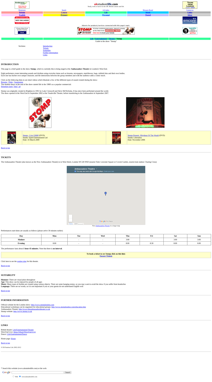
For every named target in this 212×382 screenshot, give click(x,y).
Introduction (47, 46)
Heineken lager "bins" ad (10, 87)
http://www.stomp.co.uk (22, 311)
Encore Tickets (106, 256)
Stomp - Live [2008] (31, 135)
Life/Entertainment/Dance (17, 334)
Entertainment (101, 39)
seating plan (21, 261)
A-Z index (106, 10)
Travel (148, 15)
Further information (50, 53)
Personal (106, 15)
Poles (11, 82)
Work (148, 12)
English (22, 15)
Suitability (47, 50)
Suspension (18, 82)
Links (189, 12)
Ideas (190, 15)
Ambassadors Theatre (103, 226)
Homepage (22, 10)
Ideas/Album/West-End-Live (24, 332)
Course (64, 12)
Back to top (5, 148)
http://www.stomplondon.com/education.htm (68, 307)
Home (13, 339)
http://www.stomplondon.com (42, 305)
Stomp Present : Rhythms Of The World (143, 135)
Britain (22, 12)
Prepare (64, 15)
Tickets (45, 48)
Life (106, 12)
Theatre (111, 39)
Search (64, 10)
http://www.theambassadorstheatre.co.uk (34, 309)
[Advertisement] (64, 361)
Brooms (4, 82)
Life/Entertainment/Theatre (23, 330)
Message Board (148, 10)
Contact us (189, 10)
